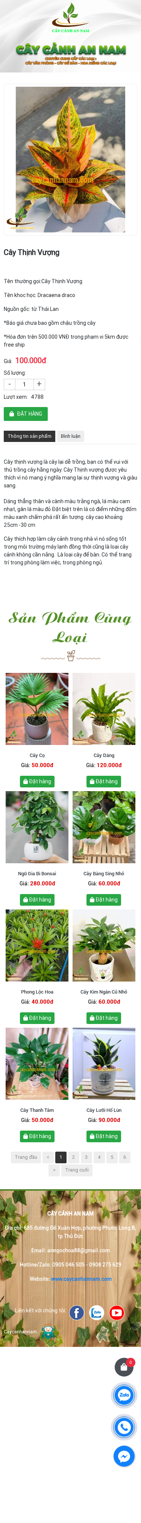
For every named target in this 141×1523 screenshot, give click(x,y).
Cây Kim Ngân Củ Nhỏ (103, 992)
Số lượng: (15, 373)
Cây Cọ (37, 755)
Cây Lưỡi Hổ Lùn (103, 1110)
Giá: (8, 361)
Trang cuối (77, 1170)
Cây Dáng (104, 755)
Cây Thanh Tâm (37, 1110)
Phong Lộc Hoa (37, 992)
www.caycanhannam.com (81, 1279)
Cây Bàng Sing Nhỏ (103, 873)
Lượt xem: (16, 397)
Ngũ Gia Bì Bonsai (37, 873)
